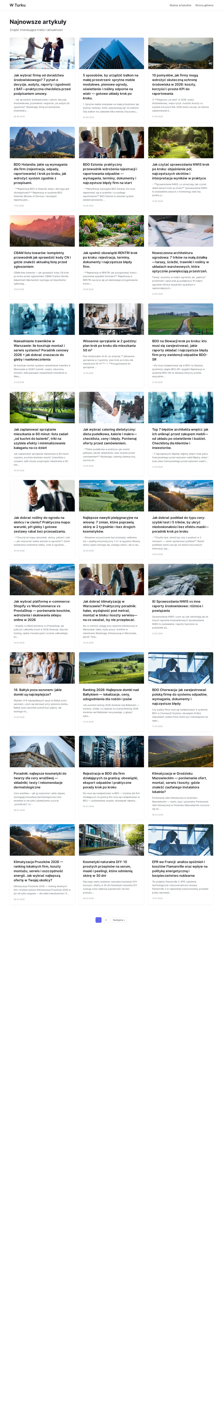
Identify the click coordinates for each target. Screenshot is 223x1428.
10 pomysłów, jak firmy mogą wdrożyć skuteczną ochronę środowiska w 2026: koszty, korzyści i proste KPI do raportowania (175, 84)
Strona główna (204, 5)
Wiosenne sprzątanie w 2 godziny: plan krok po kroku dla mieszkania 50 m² (110, 345)
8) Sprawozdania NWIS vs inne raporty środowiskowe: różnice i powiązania (177, 606)
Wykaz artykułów (180, 5)
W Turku (18, 5)
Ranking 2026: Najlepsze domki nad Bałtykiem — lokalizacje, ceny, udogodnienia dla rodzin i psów (111, 694)
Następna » (119, 920)
